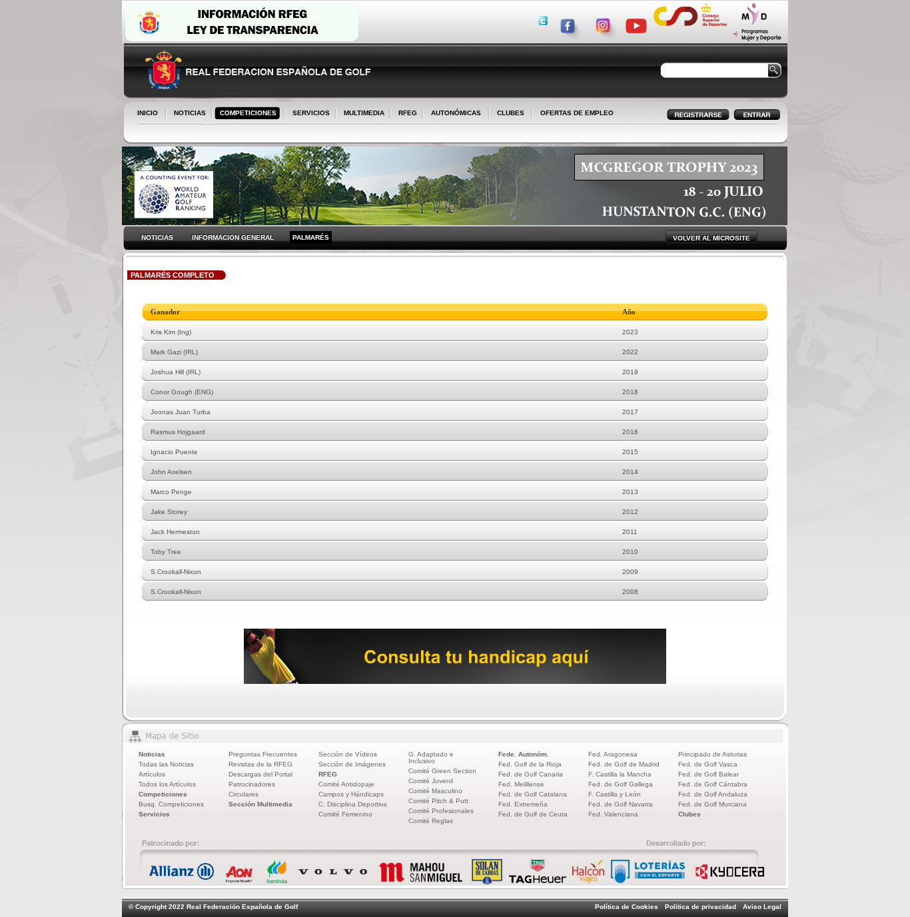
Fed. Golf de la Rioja (530, 764)
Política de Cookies (626, 906)
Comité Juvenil (430, 780)
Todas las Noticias (166, 764)
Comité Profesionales (441, 810)
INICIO (147, 113)
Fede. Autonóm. (523, 754)
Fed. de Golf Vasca (707, 764)
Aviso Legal (762, 906)
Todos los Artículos (167, 784)
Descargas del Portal (260, 774)
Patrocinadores (251, 784)
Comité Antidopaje (346, 784)
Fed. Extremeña (523, 804)
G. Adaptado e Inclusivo (431, 757)
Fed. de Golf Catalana (532, 794)
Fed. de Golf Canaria (530, 774)
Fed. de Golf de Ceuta (533, 814)
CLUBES (510, 113)
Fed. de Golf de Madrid (624, 764)
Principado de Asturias (712, 754)
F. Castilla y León (614, 794)
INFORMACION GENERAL (233, 237)
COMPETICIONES (248, 113)
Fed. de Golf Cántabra (712, 784)
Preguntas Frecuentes (262, 754)
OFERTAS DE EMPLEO (577, 113)
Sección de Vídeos (347, 754)
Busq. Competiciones (171, 804)
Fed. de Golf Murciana (712, 804)
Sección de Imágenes (352, 764)
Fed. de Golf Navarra (620, 804)
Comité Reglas (430, 820)
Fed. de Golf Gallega (620, 784)
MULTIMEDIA (361, 114)
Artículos (152, 774)
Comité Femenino (345, 814)
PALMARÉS (310, 237)
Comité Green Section (442, 770)
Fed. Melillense (521, 784)
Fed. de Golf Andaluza (712, 794)
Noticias (152, 754)
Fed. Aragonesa (613, 754)
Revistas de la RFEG (260, 764)
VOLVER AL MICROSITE (711, 238)
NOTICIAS (187, 114)
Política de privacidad (700, 906)
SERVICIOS (308, 114)
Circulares (243, 794)
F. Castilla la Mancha (620, 774)
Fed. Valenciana (613, 814)
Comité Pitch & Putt (438, 800)
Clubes (689, 814)
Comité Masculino (435, 790)
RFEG (405, 114)
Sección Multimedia (260, 804)
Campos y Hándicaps (351, 794)
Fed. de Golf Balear (708, 774)
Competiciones (163, 794)
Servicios (154, 814)
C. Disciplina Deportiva (352, 804)
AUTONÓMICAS (456, 113)
